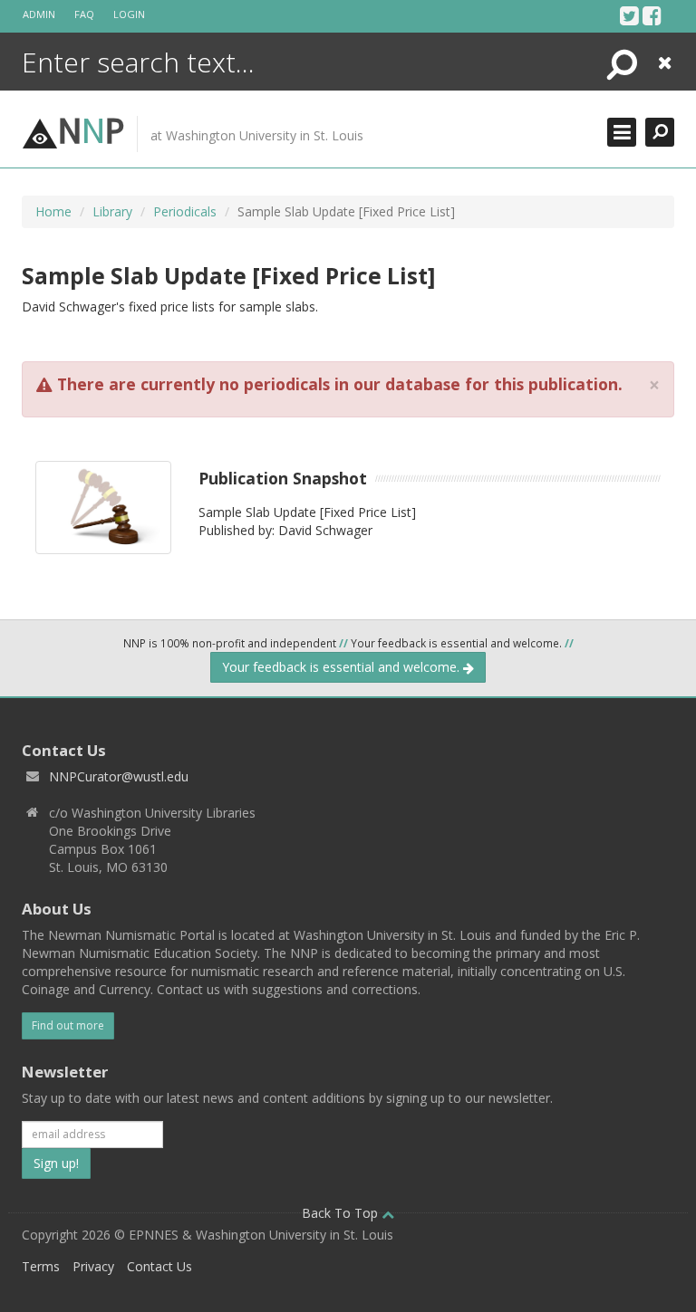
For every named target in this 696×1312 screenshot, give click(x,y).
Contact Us (159, 1266)
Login (129, 14)
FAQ (84, 14)
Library (112, 211)
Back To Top (342, 1212)
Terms (41, 1266)
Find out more (68, 1025)
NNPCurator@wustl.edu (118, 776)
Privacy (93, 1266)
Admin (39, 14)
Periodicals (185, 211)
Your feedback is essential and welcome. (342, 666)
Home (53, 211)
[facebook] (652, 15)
